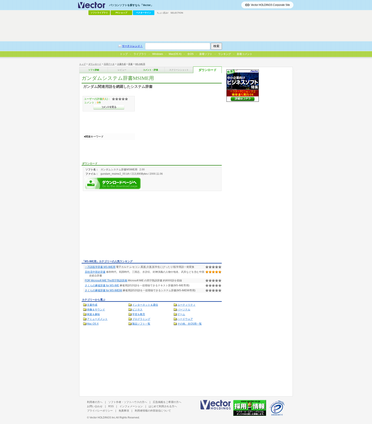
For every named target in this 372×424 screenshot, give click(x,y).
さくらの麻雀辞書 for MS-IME (102, 285)
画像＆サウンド (96, 309)
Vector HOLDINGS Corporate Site (270, 4)
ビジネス (137, 309)
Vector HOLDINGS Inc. (103, 417)
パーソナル (183, 309)
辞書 (130, 64)
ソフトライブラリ (99, 12)
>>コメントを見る (108, 107)
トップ (82, 64)
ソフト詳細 (93, 70)
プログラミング (141, 319)
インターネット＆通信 (145, 304)
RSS (111, 406)
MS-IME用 (140, 64)
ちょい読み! (162, 13)
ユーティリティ (186, 304)
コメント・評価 (150, 70)
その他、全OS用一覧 (189, 323)
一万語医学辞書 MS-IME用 (100, 266)
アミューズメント (97, 319)
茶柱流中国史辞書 (95, 271)
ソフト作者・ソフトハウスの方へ (127, 402)
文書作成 (121, 64)
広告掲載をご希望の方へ (167, 402)
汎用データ (109, 64)
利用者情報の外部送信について (153, 410)
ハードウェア (185, 319)
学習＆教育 (138, 314)
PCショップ (121, 12)
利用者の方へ (94, 402)
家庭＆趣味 (93, 314)
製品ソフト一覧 (141, 323)
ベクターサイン (143, 12)
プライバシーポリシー (100, 410)
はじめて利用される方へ (163, 406)
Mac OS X (93, 323)
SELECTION (176, 13)
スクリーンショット (179, 70)
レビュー (122, 70)
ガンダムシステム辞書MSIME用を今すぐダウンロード (112, 183)
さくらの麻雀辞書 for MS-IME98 (103, 290)
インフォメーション (131, 406)
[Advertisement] (118, 226)
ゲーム (181, 314)
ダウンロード (94, 64)
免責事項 (124, 410)
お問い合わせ (94, 406)
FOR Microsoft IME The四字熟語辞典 (106, 280)
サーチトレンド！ (132, 46)
